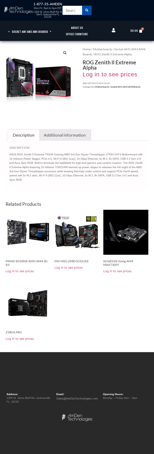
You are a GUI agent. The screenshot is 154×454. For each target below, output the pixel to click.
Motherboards (102, 49)
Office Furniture (77, 34)
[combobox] (28, 31)
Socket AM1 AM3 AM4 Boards (125, 86)
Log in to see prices (110, 74)
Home (87, 49)
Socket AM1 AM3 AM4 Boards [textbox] (28, 31)
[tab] (24, 135)
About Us (77, 28)
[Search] (86, 10)
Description (23, 135)
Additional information (65, 135)
